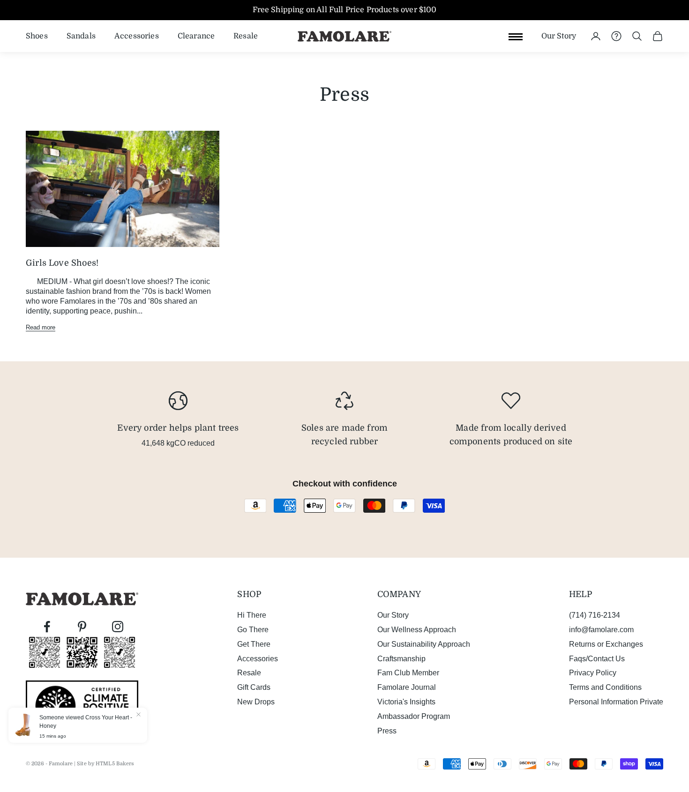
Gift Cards (253, 687)
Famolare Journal (406, 687)
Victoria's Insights (406, 702)
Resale (245, 35)
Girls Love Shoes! (62, 263)
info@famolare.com (601, 630)
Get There (253, 644)
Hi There (251, 615)
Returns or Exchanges (606, 644)
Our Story (558, 35)
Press (387, 731)
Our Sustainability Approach (423, 644)
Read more (40, 327)
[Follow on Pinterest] (82, 627)
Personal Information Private (616, 702)
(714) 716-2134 (594, 615)
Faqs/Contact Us (597, 659)
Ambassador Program (413, 716)
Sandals (81, 35)
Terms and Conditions (605, 687)
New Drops (256, 702)
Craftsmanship (401, 659)
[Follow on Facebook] (47, 627)
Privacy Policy (592, 673)
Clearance (196, 35)
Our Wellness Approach (416, 630)
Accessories (136, 35)
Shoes (37, 35)
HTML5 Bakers (115, 764)
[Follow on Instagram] (118, 627)
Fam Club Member (408, 673)
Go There (253, 630)
